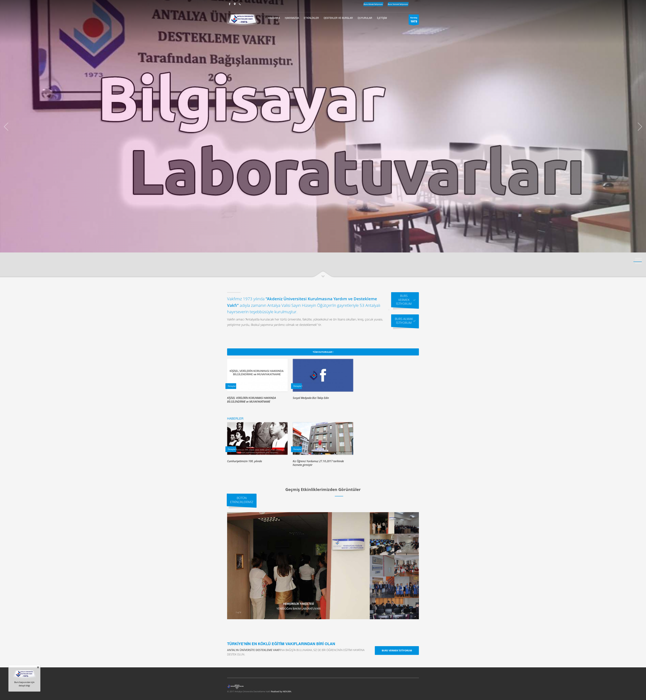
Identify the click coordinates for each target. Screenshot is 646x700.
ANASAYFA (274, 18)
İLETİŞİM (382, 18)
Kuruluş (413, 19)
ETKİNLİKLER (311, 18)
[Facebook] (229, 4)
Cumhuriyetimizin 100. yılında (244, 461)
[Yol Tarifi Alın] (234, 4)
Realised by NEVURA (281, 691)
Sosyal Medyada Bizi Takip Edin (311, 398)
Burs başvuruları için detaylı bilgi (24, 684)
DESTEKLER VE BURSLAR (338, 18)
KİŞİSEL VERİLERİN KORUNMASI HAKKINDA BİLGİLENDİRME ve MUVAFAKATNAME (251, 399)
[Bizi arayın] (239, 4)
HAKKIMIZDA (292, 18)
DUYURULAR (365, 18)
